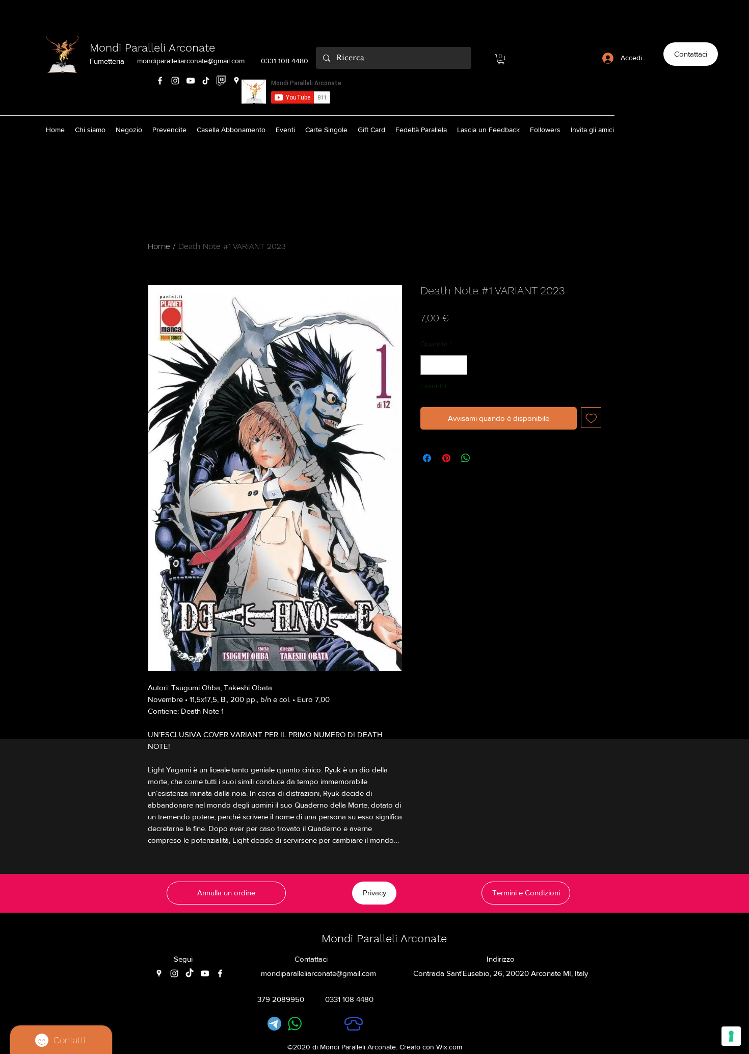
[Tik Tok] (206, 81)
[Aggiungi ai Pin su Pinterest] (446, 458)
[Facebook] (160, 81)
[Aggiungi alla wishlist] (591, 417)
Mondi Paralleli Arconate (152, 47)
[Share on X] (485, 458)
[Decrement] (429, 365)
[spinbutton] (444, 365)
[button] (501, 59)
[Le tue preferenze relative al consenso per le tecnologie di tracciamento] (731, 1036)
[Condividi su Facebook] (427, 458)
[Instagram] (175, 81)
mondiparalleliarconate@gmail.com (191, 61)
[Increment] (459, 365)
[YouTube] (190, 81)
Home (159, 246)
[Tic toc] (189, 973)
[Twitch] (221, 81)
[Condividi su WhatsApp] (466, 458)
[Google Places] (236, 81)
